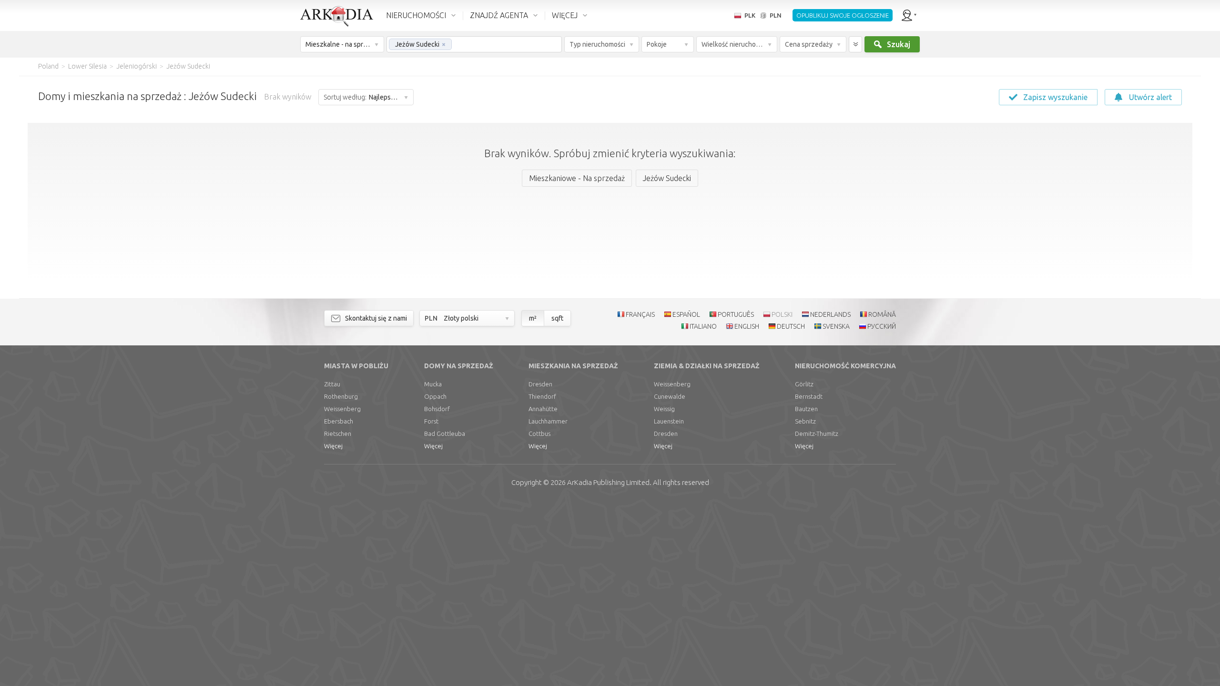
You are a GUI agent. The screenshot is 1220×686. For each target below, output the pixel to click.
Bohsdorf (437, 408)
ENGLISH (746, 326)
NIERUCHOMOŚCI (416, 15)
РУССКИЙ (881, 326)
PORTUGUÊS (736, 314)
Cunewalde (669, 396)
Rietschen (337, 433)
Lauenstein (669, 421)
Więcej (333, 446)
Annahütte (543, 408)
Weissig (664, 408)
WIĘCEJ (565, 15)
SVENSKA (836, 326)
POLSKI (782, 314)
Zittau (332, 384)
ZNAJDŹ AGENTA (499, 15)
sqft (557, 318)
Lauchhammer (548, 421)
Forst (431, 421)
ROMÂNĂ (882, 314)
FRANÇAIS (640, 314)
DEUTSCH (791, 326)
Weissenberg (342, 408)
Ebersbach (338, 421)
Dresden (540, 384)
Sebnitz (805, 421)
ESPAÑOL (686, 314)
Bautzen (806, 408)
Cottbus (539, 433)
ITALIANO (703, 326)
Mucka (433, 384)
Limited (608, 482)
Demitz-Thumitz (816, 433)
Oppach (435, 396)
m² (533, 318)
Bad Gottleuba (444, 433)
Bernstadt (809, 396)
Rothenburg (341, 396)
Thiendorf (542, 396)
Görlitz (804, 384)
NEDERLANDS (830, 314)
